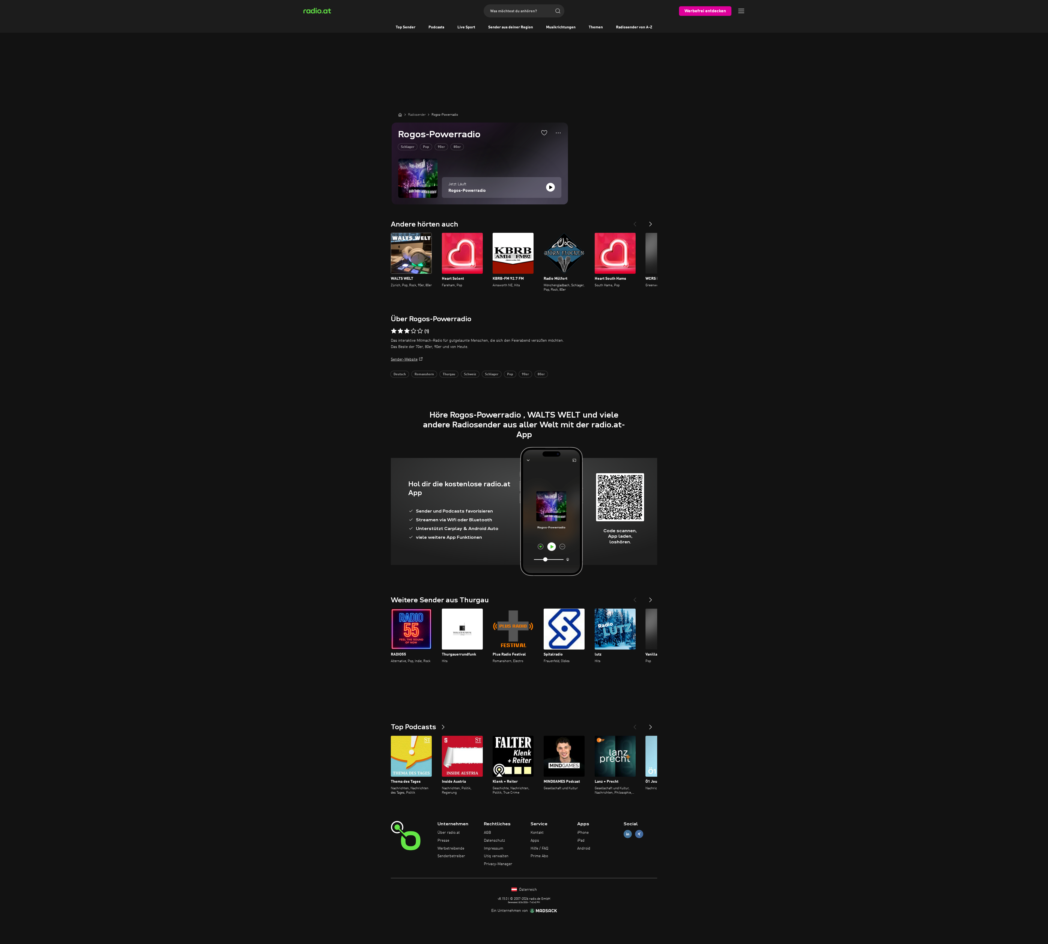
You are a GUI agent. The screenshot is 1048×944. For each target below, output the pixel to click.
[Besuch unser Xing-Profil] (639, 834)
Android (583, 848)
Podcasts (436, 27)
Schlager (407, 147)
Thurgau (449, 374)
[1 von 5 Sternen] (394, 331)
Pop (426, 147)
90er (441, 147)
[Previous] (634, 221)
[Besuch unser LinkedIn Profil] (628, 834)
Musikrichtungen (561, 27)
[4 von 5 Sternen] (413, 331)
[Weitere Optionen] (558, 133)
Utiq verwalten (496, 856)
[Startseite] (400, 114)
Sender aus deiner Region (510, 27)
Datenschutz (494, 840)
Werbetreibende (450, 848)
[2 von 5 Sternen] (400, 331)
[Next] (650, 221)
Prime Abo (539, 856)
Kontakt (537, 833)
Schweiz (470, 374)
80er (457, 147)
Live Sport (466, 27)
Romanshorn (424, 374)
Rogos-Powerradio (467, 191)
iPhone (583, 833)
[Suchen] (558, 11)
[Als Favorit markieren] (544, 132)
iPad (581, 840)
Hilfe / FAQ (539, 848)
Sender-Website (404, 359)
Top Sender (405, 27)
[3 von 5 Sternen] (407, 331)
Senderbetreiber (451, 856)
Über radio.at (448, 833)
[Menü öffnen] (741, 11)
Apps (535, 840)
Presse (443, 840)
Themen (596, 27)
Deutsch (400, 374)
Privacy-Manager (498, 864)
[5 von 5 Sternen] (420, 331)
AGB (487, 833)
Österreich (527, 890)
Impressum (493, 848)
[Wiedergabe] (550, 187)
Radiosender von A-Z (634, 27)
